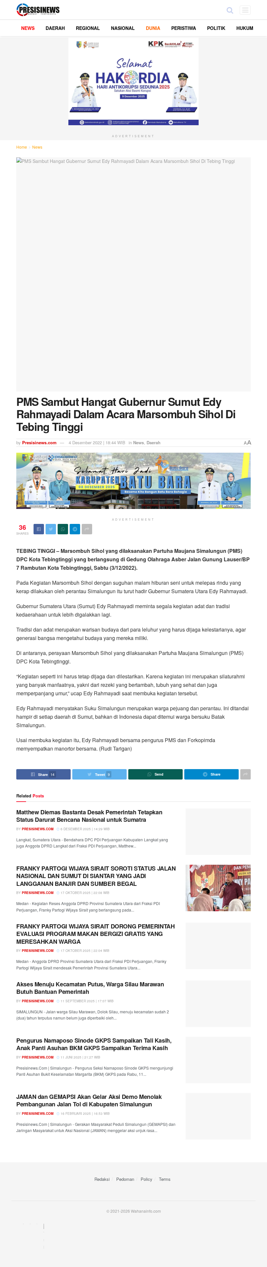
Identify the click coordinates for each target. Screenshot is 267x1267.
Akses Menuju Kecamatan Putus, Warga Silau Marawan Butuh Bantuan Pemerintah (90, 988)
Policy (146, 1179)
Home (21, 147)
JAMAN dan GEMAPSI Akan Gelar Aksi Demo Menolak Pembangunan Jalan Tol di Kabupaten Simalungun (89, 1100)
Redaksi (102, 1179)
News (37, 147)
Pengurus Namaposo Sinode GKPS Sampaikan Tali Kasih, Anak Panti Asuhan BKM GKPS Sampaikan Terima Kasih (94, 1044)
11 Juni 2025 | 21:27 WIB (80, 1057)
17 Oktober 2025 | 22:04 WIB (84, 950)
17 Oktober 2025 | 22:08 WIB (84, 892)
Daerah (154, 442)
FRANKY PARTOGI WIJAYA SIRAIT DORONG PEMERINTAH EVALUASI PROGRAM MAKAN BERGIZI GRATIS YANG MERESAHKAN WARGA (95, 934)
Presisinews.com (39, 442)
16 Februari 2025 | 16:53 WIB (85, 1113)
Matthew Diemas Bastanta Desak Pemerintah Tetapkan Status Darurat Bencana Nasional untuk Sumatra (89, 816)
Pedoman (125, 1179)
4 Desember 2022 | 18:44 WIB (97, 442)
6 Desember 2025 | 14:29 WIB (85, 829)
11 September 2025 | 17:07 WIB (87, 1001)
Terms (165, 1179)
